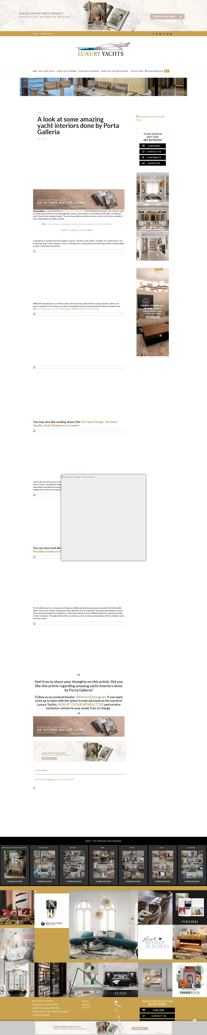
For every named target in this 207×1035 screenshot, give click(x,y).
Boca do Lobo (53, 309)
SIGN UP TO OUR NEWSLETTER (81, 704)
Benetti (82, 309)
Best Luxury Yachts (47, 71)
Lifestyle (40, 113)
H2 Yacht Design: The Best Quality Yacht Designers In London (75, 423)
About (36, 34)
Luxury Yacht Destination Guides (114, 71)
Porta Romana (41, 309)
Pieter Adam (65, 309)
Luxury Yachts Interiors (88, 71)
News (35, 71)
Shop (167, 71)
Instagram (99, 697)
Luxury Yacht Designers (66, 71)
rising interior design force (74, 211)
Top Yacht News (136, 71)
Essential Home (92, 309)
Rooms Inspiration (155, 71)
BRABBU (74, 309)
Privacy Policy (47, 34)
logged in (51, 779)
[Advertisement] (79, 166)
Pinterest (83, 697)
